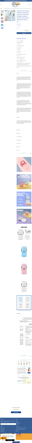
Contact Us (17, 424)
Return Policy (2, 431)
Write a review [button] (16, 412)
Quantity (18, 28)
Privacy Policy (2, 429)
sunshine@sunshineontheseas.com (20, 429)
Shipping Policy (3, 430)
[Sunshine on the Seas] (16, 4)
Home (17, 420)
